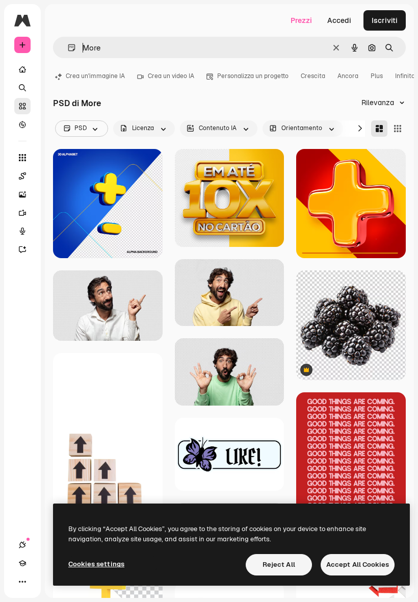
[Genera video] (22, 213)
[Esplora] (22, 124)
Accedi (339, 20)
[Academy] (22, 563)
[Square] (397, 128)
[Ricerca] (22, 88)
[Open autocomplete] (68, 48)
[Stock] (22, 106)
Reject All (279, 564)
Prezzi (301, 20)
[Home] (22, 69)
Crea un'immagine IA (95, 76)
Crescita (313, 76)
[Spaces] (22, 176)
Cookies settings (96, 564)
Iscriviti (385, 20)
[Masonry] (379, 128)
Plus (377, 76)
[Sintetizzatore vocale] (22, 231)
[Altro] (22, 581)
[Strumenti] (22, 157)
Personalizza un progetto (253, 76)
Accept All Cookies (357, 564)
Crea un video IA (171, 76)
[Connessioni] (22, 545)
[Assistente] (22, 249)
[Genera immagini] (22, 194)
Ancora (347, 76)
